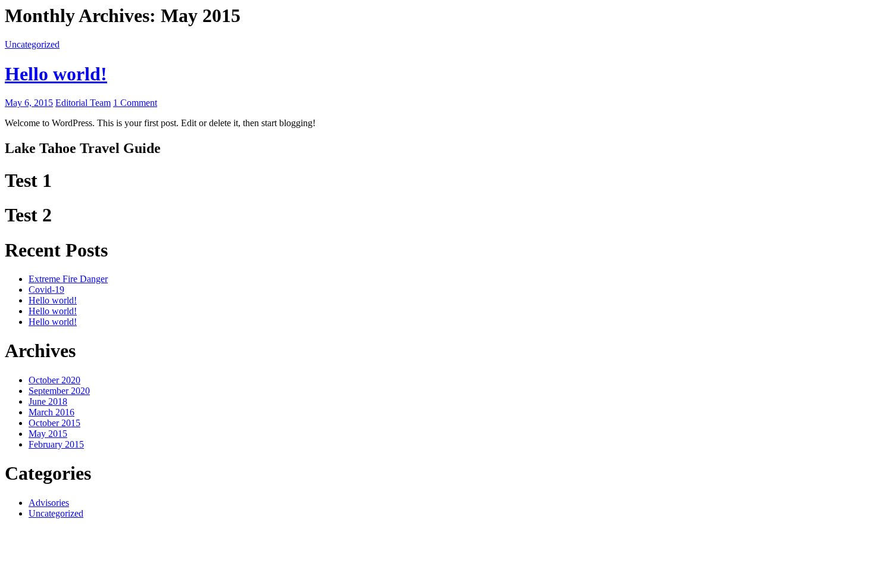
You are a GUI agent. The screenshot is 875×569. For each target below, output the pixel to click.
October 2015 (54, 423)
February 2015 (56, 444)
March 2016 (51, 412)
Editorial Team (83, 103)
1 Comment (135, 103)
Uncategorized (32, 44)
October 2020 (54, 380)
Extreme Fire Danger (68, 279)
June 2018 (48, 401)
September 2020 (59, 391)
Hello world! (56, 74)
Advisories (49, 503)
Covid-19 (46, 289)
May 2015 (48, 434)
